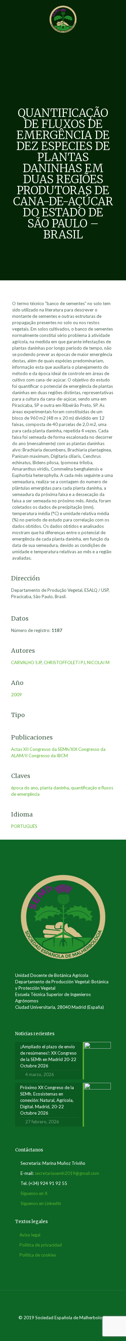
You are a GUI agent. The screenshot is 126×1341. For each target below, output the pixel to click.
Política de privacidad (40, 1245)
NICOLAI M (98, 662)
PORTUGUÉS (24, 826)
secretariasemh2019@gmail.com (67, 1173)
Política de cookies (37, 1255)
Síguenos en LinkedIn (40, 1203)
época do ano (24, 787)
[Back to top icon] (63, 1304)
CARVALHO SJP (26, 662)
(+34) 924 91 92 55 (48, 1183)
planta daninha (54, 787)
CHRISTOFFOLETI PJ (64, 662)
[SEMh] (63, 18)
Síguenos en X (33, 1193)
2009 (16, 694)
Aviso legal (29, 1235)
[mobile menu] (117, 13)
